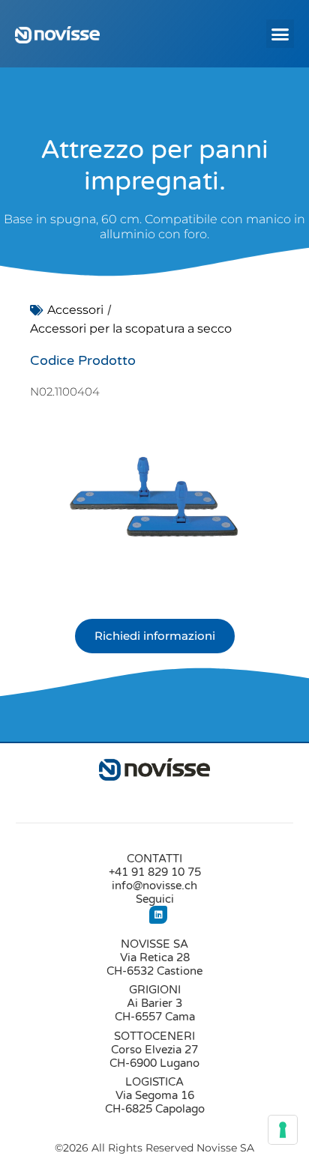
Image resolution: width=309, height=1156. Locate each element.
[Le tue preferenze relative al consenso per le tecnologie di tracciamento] (282, 1130)
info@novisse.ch (154, 885)
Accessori (75, 310)
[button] (280, 33)
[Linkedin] (158, 915)
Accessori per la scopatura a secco (131, 328)
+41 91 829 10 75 (155, 872)
